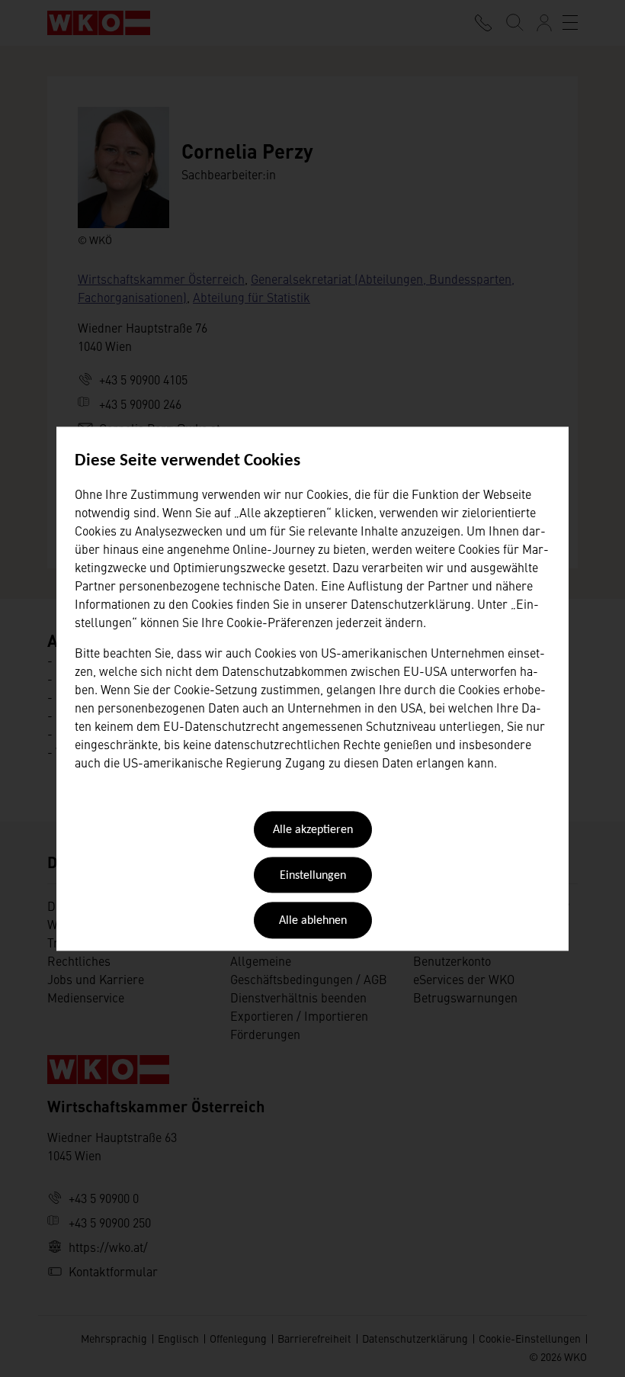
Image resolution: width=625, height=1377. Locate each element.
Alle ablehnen (313, 921)
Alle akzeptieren (313, 831)
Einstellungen (313, 876)
